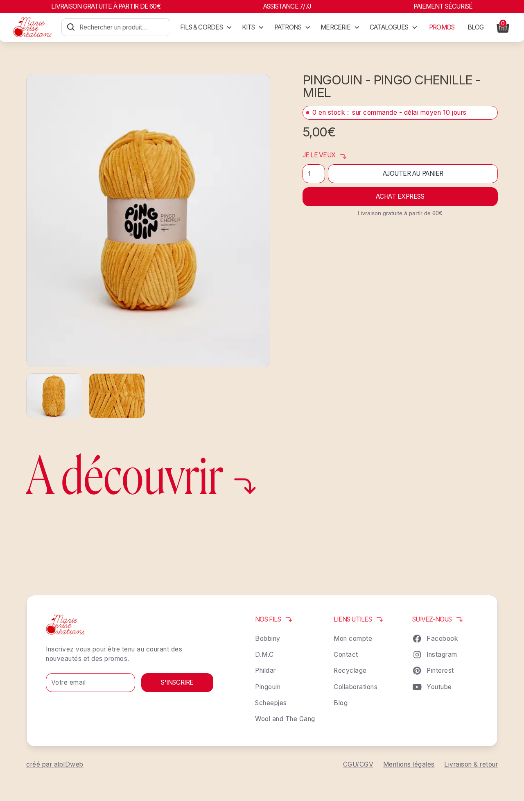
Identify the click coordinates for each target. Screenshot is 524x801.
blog (476, 27)
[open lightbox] (148, 220)
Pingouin (267, 687)
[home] (32, 27)
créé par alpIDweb (55, 764)
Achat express (400, 196)
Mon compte (353, 638)
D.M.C (264, 654)
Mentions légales (409, 764)
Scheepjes (271, 703)
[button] (206, 27)
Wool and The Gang (285, 719)
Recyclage (350, 670)
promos (441, 27)
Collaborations (355, 687)
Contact (346, 654)
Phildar (265, 670)
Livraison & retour (471, 764)
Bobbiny (267, 638)
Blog (341, 703)
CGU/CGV (358, 764)
